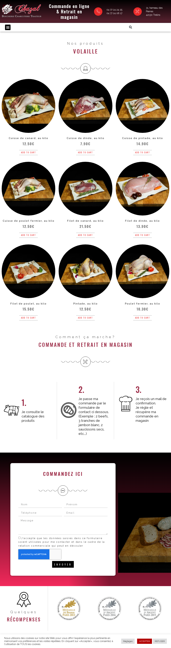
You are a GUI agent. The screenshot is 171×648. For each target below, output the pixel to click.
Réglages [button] (128, 641)
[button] (8, 27)
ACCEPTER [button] (144, 641)
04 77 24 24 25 (114, 9)
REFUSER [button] (160, 641)
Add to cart (28, 152)
